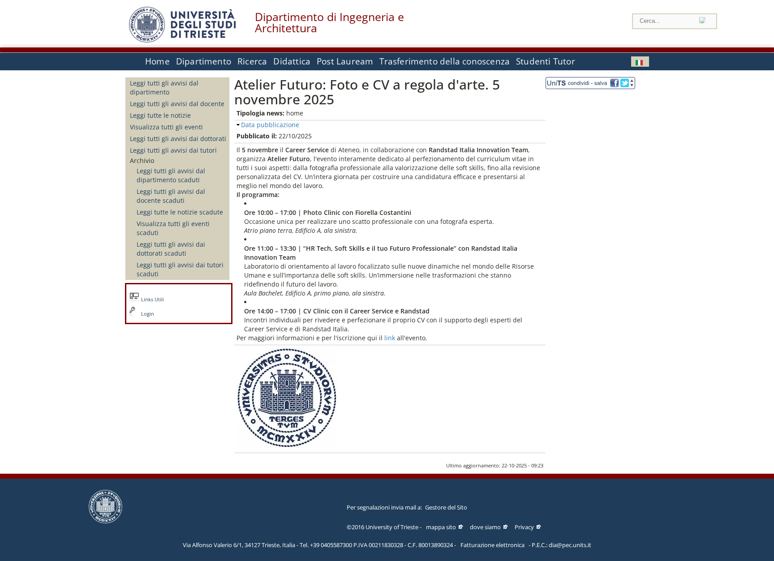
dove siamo (485, 527)
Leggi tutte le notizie (160, 115)
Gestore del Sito (446, 507)
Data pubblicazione (270, 124)
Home (157, 61)
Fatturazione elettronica (492, 545)
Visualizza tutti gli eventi (166, 127)
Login (147, 314)
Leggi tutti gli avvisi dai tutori (173, 150)
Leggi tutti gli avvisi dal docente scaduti (171, 196)
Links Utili (152, 299)
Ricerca (252, 61)
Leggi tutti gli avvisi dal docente (177, 103)
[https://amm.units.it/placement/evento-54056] (396, 338)
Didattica (291, 61)
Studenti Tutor (545, 61)
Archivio (142, 160)
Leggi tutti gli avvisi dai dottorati (178, 138)
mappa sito (441, 527)
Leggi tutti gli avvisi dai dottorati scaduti (171, 248)
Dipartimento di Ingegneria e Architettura (329, 22)
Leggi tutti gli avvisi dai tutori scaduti (180, 269)
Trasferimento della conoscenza (444, 61)
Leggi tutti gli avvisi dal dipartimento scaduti (171, 175)
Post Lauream (345, 61)
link (389, 338)
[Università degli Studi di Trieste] (182, 40)
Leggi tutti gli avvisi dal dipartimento (164, 87)
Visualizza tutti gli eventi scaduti (173, 228)
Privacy (524, 527)
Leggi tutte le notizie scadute (180, 212)
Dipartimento (203, 61)
